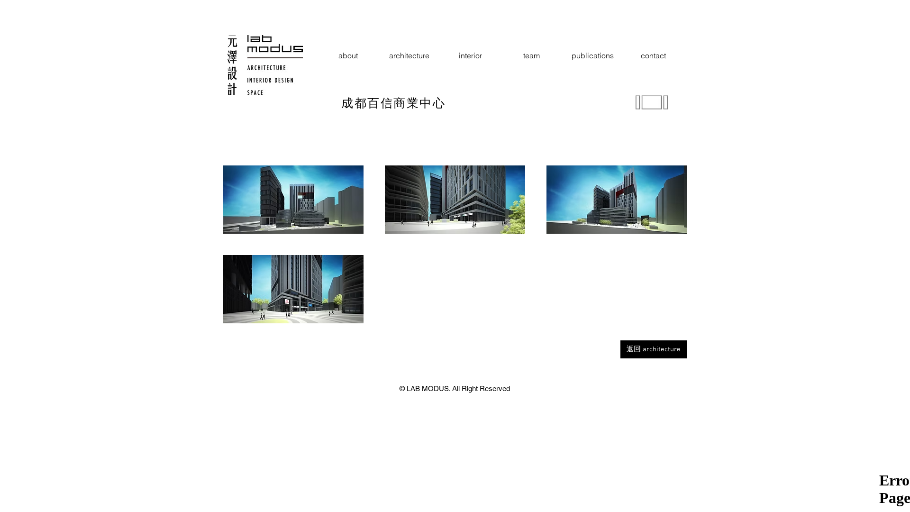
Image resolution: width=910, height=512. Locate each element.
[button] (293, 199)
